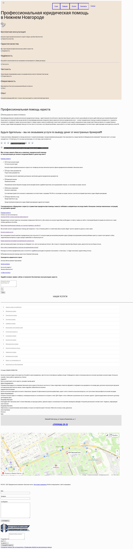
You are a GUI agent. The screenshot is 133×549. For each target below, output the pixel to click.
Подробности (5, 539)
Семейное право (11, 323)
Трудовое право (10, 319)
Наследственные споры (13, 348)
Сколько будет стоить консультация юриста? (14, 217)
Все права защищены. (40, 484)
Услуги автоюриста (12, 331)
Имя (2, 541)
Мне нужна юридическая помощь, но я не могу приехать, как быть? (21, 225)
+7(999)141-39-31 (60, 424)
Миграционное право (12, 344)
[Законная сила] (3, 5)
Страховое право (11, 336)
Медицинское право (12, 356)
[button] (6, 158)
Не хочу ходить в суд (7, 232)
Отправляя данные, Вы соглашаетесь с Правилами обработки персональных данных (26, 547)
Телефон (3, 543)
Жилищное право (11, 311)
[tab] (60, 217)
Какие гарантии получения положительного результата (17, 241)
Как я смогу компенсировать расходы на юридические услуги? (19, 247)
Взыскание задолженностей (14, 327)
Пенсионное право (11, 315)
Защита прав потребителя (13, 307)
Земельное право (11, 352)
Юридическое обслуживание (14, 364)
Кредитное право (11, 340)
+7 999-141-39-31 (5, 272)
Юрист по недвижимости (13, 360)
